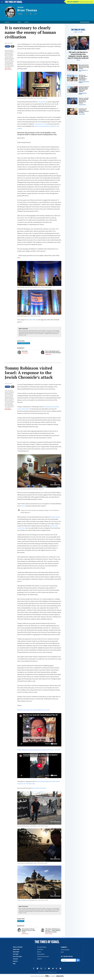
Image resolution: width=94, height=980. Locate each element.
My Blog (19, 22)
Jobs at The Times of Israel (43, 956)
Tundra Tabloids (33, 320)
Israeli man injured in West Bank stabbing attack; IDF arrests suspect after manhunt (84, 89)
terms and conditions (41, 947)
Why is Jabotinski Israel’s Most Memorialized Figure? (53, 351)
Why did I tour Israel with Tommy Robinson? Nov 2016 (33, 710)
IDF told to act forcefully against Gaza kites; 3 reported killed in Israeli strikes (83, 78)
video (14, 963)
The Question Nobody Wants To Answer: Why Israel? (28, 930)
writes (23, 506)
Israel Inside (16, 951)
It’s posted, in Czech (40, 124)
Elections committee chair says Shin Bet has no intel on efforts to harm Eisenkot (84, 101)
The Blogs (20, 7)
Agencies (80, 94)
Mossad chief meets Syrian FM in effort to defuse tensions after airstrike (84, 66)
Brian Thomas (27, 10)
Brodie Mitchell (25, 933)
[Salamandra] (60, 975)
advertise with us (41, 954)
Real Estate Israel (17, 956)
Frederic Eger (48, 354)
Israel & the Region (17, 947)
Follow (20, 14)
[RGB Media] (48, 976)
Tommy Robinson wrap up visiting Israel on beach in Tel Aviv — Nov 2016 (38, 750)
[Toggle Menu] (2, 2)
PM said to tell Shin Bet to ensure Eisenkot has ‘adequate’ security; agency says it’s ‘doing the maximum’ (78, 55)
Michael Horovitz (82, 104)
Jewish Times (16, 949)
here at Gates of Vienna (39, 788)
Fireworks (24, 351)
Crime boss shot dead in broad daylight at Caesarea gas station (84, 110)
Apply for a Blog (84, 22)
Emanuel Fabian (82, 81)
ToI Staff (78, 60)
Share (8, 46)
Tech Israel (16, 954)
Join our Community (73, 2)
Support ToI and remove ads (86, 1)
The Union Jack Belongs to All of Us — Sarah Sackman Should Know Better (52, 930)
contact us (39, 959)
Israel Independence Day (23, 343)
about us (39, 951)
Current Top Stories (78, 32)
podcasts (15, 961)
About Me (26, 22)
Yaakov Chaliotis (48, 933)
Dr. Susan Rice (41, 102)
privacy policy (40, 949)
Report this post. (8, 69)
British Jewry (21, 921)
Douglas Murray (55, 517)
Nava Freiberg (82, 70)
